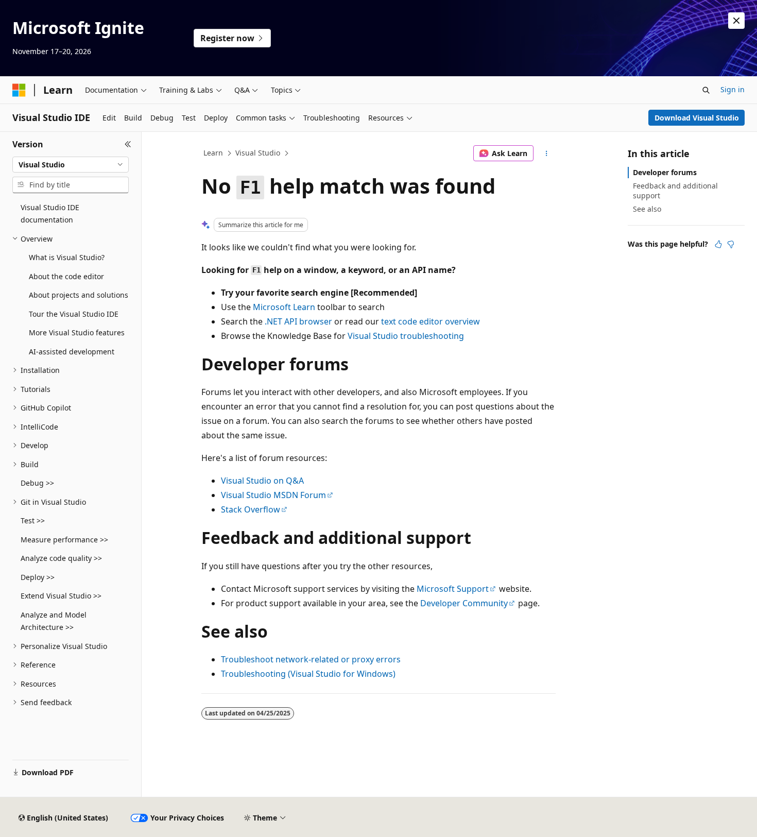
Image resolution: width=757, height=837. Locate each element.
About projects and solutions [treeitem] (78, 295)
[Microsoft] (19, 90)
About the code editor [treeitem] (66, 276)
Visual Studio (257, 153)
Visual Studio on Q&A (262, 480)
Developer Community (464, 603)
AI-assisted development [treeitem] (71, 351)
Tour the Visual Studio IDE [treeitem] (73, 314)
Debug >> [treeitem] (37, 483)
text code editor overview (430, 321)
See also (647, 209)
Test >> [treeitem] (33, 520)
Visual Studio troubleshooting (406, 335)
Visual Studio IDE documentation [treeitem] (50, 213)
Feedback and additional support (675, 190)
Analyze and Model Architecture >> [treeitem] (54, 621)
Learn (213, 153)
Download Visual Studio (697, 118)
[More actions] (547, 153)
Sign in (732, 89)
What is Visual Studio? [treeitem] (67, 257)
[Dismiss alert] (736, 20)
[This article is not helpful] (731, 244)
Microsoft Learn (284, 307)
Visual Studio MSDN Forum (273, 495)
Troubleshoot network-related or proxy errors (311, 659)
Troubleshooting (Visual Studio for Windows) (308, 673)
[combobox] (70, 165)
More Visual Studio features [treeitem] (77, 332)
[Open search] (706, 90)
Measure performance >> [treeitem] (64, 539)
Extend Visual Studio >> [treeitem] (61, 596)
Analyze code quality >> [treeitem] (61, 558)
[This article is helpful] (718, 244)
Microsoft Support (453, 588)
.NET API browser (298, 321)
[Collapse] (128, 144)
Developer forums (665, 172)
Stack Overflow (250, 509)
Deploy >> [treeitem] (38, 577)
